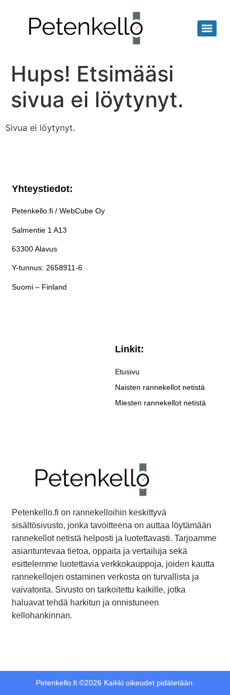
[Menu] (207, 28)
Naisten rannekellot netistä (160, 387)
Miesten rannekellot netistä (160, 402)
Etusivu (127, 371)
